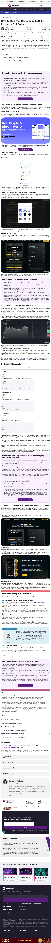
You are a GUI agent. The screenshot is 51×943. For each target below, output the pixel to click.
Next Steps (5, 864)
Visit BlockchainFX (25, 99)
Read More (11, 795)
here (29, 33)
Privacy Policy (6, 913)
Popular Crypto (6, 930)
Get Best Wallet (25, 149)
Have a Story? (23, 906)
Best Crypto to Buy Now (17, 9)
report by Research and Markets (42, 310)
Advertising (22, 909)
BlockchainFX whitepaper (13, 315)
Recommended (12, 864)
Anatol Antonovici (8, 632)
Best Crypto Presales (39, 9)
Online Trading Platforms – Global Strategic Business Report (19, 745)
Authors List (14, 807)
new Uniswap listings (27, 359)
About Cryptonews (7, 909)
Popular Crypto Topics (23, 864)
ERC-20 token (15, 352)
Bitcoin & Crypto (22, 930)
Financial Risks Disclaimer (9, 916)
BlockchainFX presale (9, 194)
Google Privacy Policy (33, 830)
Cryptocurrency (8, 17)
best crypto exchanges (40, 602)
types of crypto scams (27, 480)
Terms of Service (42, 830)
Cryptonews (3, 17)
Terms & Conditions (8, 906)
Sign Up (25, 827)
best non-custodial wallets (39, 467)
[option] (10, 874)
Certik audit (11, 654)
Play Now (40, 940)
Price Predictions (33, 864)
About (35, 930)
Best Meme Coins (28, 9)
